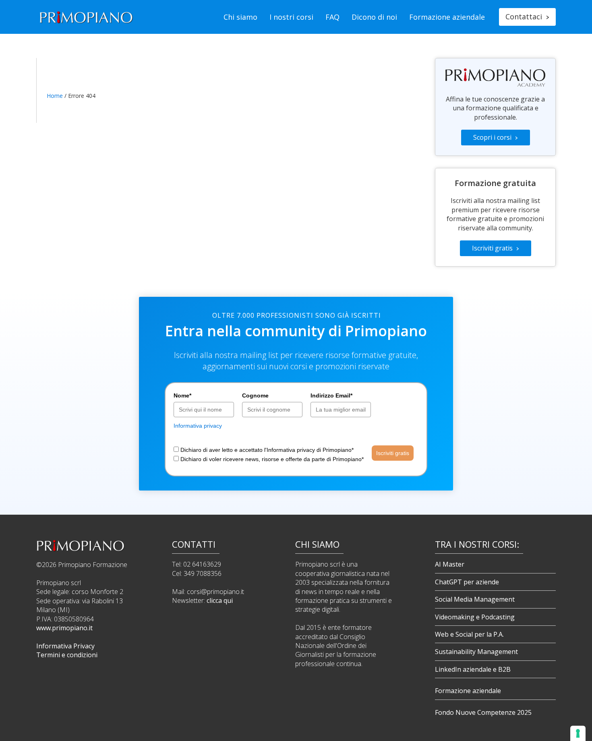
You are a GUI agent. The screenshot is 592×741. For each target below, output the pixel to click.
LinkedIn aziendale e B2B (473, 669)
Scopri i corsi (495, 137)
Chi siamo (240, 17)
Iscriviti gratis (495, 248)
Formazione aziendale (447, 17)
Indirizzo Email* (331, 395)
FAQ (332, 17)
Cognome (255, 395)
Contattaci (527, 16)
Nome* (182, 395)
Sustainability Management (476, 651)
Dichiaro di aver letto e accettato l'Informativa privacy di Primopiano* (267, 450)
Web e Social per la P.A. (469, 634)
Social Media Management (475, 599)
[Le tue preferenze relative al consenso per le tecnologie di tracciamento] (578, 733)
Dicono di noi (374, 17)
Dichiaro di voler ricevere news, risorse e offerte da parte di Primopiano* (272, 459)
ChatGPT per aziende (467, 581)
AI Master (449, 564)
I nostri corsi (291, 17)
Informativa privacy (198, 425)
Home (55, 95)
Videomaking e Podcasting (475, 617)
